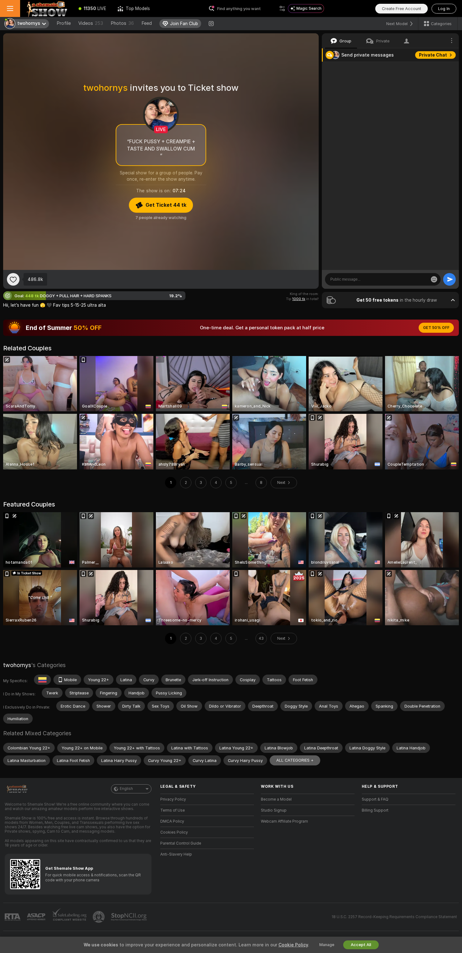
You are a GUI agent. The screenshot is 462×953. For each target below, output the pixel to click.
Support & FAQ (375, 799)
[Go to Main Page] (46, 8)
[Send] (449, 279)
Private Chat (433, 55)
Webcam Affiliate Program (284, 821)
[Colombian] (42, 680)
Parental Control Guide (180, 843)
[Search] (282, 8)
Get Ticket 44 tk (166, 205)
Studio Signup (274, 810)
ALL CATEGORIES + (295, 760)
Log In (444, 8)
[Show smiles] (434, 279)
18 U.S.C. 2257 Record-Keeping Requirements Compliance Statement (394, 917)
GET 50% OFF (436, 328)
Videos (90, 23)
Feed (146, 23)
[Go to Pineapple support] (99, 917)
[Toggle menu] (10, 8)
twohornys (17, 665)
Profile (64, 23)
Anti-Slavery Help (176, 854)
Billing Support (375, 810)
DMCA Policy (172, 821)
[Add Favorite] (13, 279)
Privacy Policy (173, 799)
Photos (122, 23)
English (126, 788)
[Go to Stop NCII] (129, 917)
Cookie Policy (293, 944)
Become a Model (276, 799)
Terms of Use (172, 810)
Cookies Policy (174, 832)
